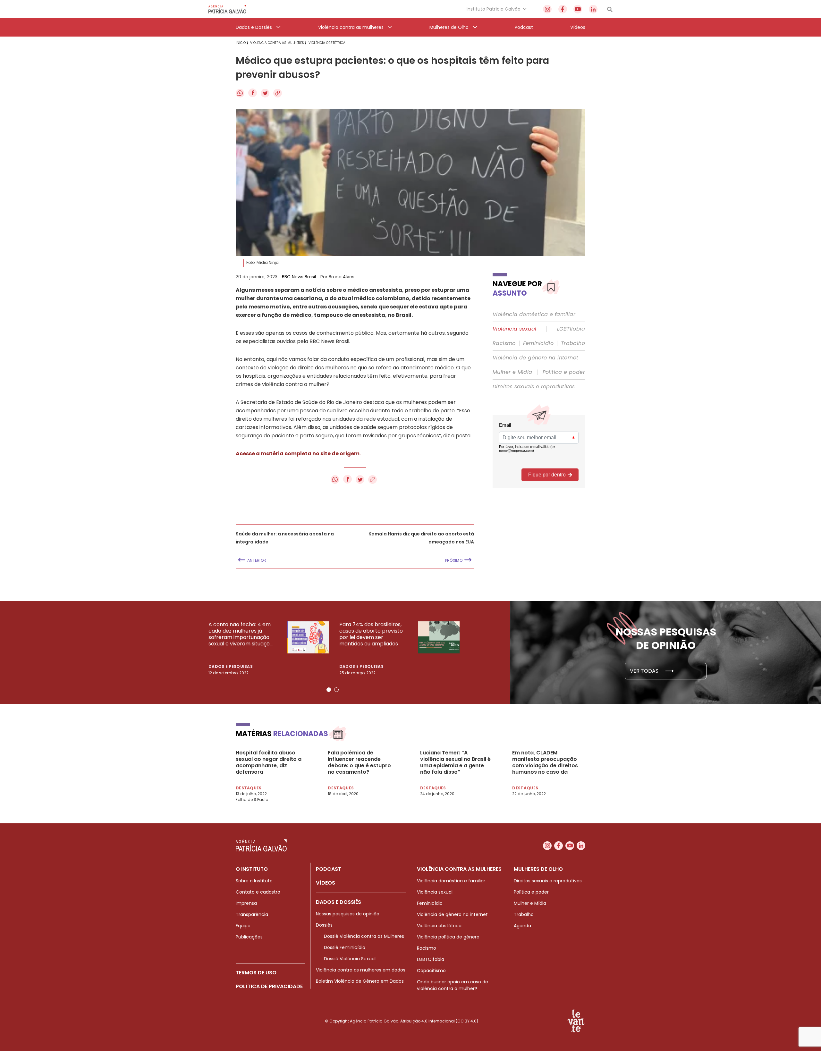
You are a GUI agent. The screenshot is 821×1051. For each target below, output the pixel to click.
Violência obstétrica (439, 925)
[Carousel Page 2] (336, 689)
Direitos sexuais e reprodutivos (534, 387)
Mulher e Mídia (512, 372)
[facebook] (562, 9)
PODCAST (328, 869)
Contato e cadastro (258, 892)
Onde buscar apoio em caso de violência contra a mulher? (452, 985)
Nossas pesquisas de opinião (347, 914)
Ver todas (645, 671)
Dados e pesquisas (230, 666)
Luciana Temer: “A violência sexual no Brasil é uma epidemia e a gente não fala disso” (455, 762)
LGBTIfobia (571, 329)
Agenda (522, 925)
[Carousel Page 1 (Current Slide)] (328, 689)
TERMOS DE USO (256, 972)
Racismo (504, 343)
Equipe (243, 925)
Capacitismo (431, 970)
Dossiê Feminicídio (344, 947)
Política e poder (564, 372)
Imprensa (246, 903)
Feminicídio (538, 343)
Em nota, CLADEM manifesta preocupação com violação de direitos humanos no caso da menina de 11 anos (545, 762)
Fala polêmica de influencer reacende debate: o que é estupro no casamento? (359, 762)
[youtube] (577, 9)
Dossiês (324, 925)
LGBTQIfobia (430, 959)
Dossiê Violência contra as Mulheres (364, 936)
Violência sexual (514, 329)
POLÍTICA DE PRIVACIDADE (269, 986)
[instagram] (547, 9)
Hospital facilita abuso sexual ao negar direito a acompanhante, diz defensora (268, 762)
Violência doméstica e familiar (534, 314)
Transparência (252, 914)
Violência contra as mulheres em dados (360, 970)
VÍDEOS (325, 883)
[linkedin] (593, 9)
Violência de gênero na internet (535, 358)
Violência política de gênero (448, 937)
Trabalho (573, 343)
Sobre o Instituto (254, 881)
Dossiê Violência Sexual (350, 958)
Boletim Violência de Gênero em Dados (360, 981)
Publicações (249, 937)
